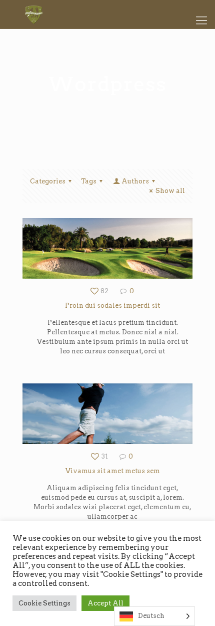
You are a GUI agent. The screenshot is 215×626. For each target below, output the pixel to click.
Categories (48, 181)
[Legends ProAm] (107, 14)
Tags (88, 181)
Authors (135, 181)
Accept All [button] (106, 603)
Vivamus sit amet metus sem (113, 471)
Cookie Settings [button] (44, 603)
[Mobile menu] (201, 20)
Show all (170, 190)
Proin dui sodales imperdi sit (112, 305)
